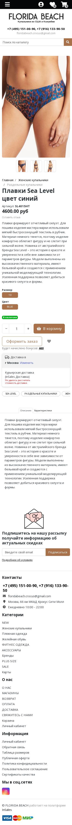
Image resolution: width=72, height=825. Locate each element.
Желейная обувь (14, 639)
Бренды (8, 655)
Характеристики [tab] (43, 410)
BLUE (10, 306)
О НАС (6, 688)
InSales (7, 810)
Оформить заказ (22, 341)
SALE (5, 666)
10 (10, 295)
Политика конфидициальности (24, 763)
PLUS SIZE (9, 661)
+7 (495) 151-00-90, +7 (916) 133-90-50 (36, 29)
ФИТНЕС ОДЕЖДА (15, 644)
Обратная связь (13, 747)
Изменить (26, 363)
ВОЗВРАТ (9, 699)
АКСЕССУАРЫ (11, 650)
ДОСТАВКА (10, 710)
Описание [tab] (25, 410)
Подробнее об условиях (17, 560)
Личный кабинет (14, 726)
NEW (5, 623)
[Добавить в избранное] (49, 341)
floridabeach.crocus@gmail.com (36, 33)
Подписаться (57, 552)
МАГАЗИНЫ (10, 693)
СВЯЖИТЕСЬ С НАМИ (17, 715)
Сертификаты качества (18, 774)
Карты (6, 672)
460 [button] (41, 348)
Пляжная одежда (14, 634)
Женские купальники (17, 628)
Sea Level (10, 393)
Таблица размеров (15, 752)
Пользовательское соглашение (25, 769)
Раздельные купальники (41, 393)
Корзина (8, 720)
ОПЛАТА (8, 704)
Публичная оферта (15, 758)
